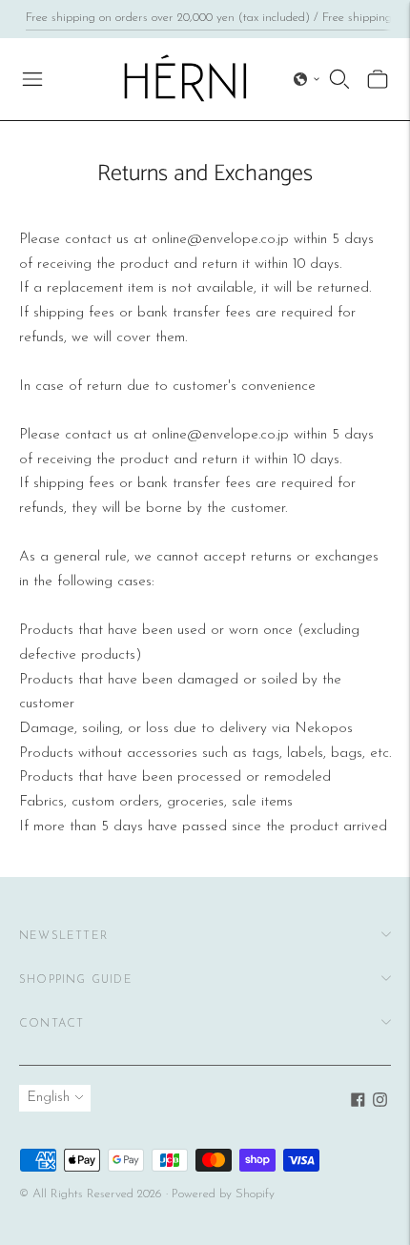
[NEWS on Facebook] (358, 1103)
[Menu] (32, 79)
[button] (307, 79)
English (48, 1098)
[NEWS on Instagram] (380, 1103)
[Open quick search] (339, 79)
